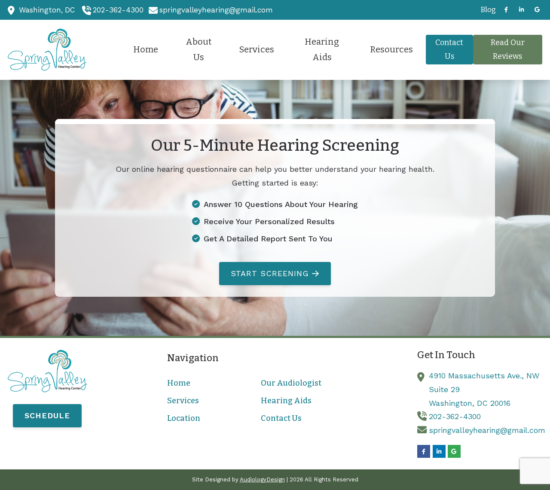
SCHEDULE (47, 415)
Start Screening (270, 273)
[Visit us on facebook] (506, 9)
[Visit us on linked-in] (521, 9)
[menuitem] (486, 10)
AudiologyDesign (262, 479)
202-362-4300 (118, 10)
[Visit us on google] (537, 9)
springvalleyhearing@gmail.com (216, 10)
